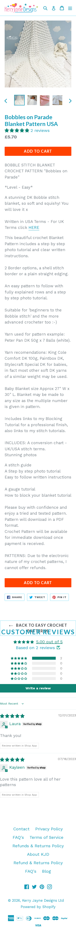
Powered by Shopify (38, 907)
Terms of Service (46, 837)
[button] (18, 130)
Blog (46, 871)
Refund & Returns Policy (38, 862)
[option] (19, 100)
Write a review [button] (38, 688)
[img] (12, 716)
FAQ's (18, 837)
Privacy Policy (49, 828)
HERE (33, 227)
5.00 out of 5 (49, 641)
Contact (21, 828)
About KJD (38, 854)
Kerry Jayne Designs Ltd (43, 900)
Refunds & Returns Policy (38, 845)
